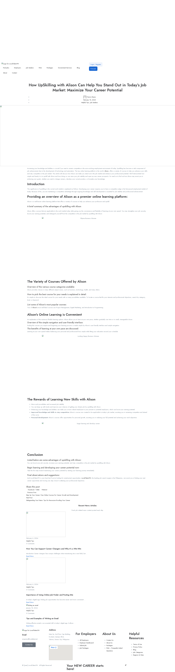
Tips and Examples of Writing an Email (42, 618)
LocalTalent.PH (86, 478)
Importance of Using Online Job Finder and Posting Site (49, 594)
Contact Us (109, 640)
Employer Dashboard (87, 643)
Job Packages (84, 648)
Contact (14, 73)
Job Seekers (30, 68)
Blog (78, 68)
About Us (109, 643)
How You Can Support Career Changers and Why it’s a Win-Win (53, 548)
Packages (50, 68)
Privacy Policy (137, 647)
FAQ (40, 68)
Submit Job (83, 645)
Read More (30, 556)
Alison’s (34, 307)
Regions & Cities (138, 655)
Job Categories (138, 652)
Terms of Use (137, 644)
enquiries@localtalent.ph (30, 639)
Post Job (93, 69)
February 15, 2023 (89, 100)
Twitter (37, 490)
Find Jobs (6, 68)
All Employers (84, 640)
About (5, 73)
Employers (17, 68)
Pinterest (44, 490)
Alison (106, 171)
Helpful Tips (85, 102)
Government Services (65, 68)
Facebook (31, 490)
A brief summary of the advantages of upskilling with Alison (54, 206)
